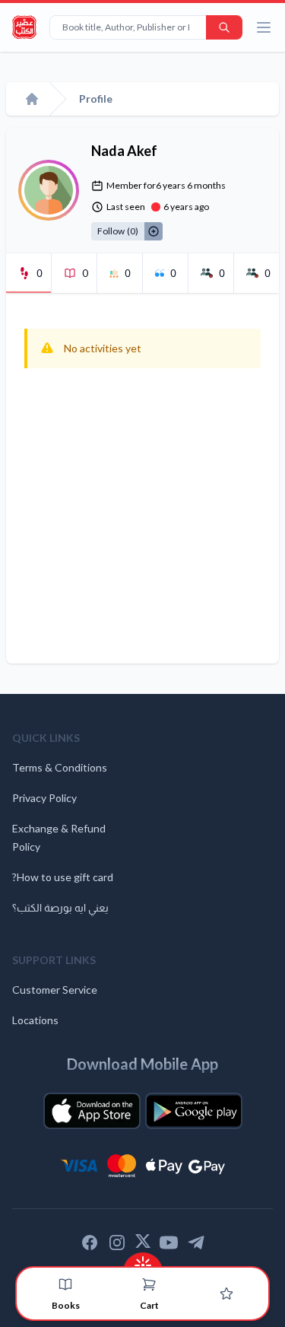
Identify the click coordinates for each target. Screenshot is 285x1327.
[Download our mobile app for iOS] (92, 1111)
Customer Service (54, 989)
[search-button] (224, 27)
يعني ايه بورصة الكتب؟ (60, 907)
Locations (35, 1020)
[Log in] (226, 1293)
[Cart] (149, 1284)
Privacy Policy (44, 797)
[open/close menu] (264, 27)
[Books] (65, 1284)
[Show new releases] (143, 1260)
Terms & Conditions (59, 767)
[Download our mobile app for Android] (193, 1111)
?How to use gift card (62, 876)
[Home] (32, 99)
